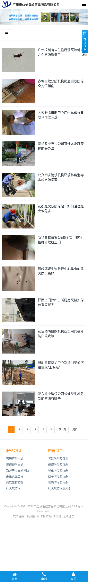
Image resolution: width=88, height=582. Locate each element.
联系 (73, 579)
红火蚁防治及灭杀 (59, 488)
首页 (15, 579)
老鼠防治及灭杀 (58, 458)
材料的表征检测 (51, 516)
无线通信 (68, 516)
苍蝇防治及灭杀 (58, 482)
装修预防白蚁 (14, 464)
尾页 (74, 429)
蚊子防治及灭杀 (58, 476)
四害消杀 (55, 451)
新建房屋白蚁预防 (17, 470)
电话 (44, 579)
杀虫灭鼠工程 (14, 476)
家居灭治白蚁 (14, 458)
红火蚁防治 (13, 488)
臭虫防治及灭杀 (58, 470)
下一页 (62, 429)
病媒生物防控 (14, 482)
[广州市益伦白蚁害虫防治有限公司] (30, 4)
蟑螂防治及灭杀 (58, 464)
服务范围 (13, 451)
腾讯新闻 (33, 516)
